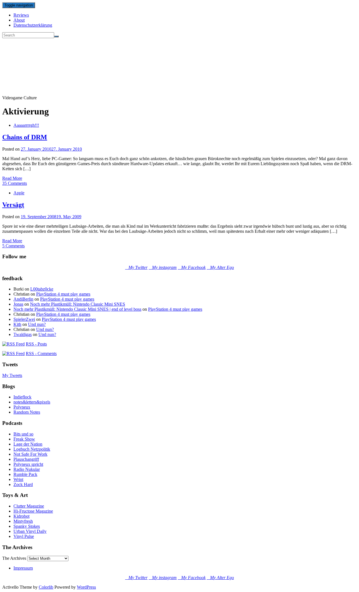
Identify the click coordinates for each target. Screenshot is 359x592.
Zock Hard (23, 484)
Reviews (21, 15)
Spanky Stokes (26, 526)
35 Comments (14, 183)
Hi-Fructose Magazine (33, 511)
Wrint (18, 479)
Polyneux (21, 407)
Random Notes (26, 412)
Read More (12, 178)
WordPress (86, 587)
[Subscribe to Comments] (13, 353)
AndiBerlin (23, 299)
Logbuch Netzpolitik (31, 449)
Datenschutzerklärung (32, 25)
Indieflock (22, 397)
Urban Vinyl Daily (30, 531)
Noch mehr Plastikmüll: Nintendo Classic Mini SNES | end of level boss (77, 309)
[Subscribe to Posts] (13, 344)
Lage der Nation (27, 444)
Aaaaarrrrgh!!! (26, 125)
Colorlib (46, 587)
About (19, 20)
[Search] (56, 36)
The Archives (14, 558)
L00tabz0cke (41, 289)
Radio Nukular (26, 469)
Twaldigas (22, 334)
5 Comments (13, 245)
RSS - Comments (41, 353)
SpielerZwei (24, 319)
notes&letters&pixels (31, 402)
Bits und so (23, 434)
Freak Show (24, 439)
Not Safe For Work (30, 454)
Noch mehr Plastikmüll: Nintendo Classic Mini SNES (77, 304)
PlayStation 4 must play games (63, 294)
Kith (17, 324)
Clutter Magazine (28, 506)
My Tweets (12, 375)
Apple (18, 192)
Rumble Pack (25, 474)
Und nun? (37, 324)
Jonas (18, 304)
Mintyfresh (23, 521)
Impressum (23, 568)
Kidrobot (21, 516)
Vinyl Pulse (23, 536)
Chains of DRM (24, 137)
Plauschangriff (26, 459)
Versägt (13, 204)
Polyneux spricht (28, 464)
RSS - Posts (36, 344)
